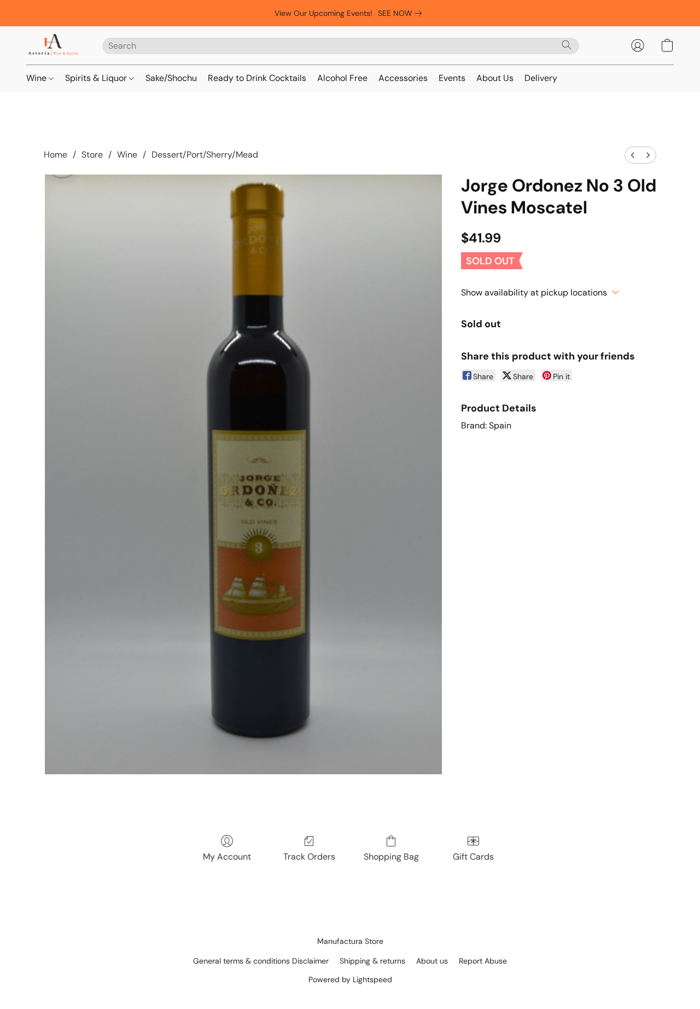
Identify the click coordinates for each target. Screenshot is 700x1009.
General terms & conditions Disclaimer (261, 961)
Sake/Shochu (171, 78)
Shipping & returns (372, 961)
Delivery (540, 78)
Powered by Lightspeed (350, 979)
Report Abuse (483, 961)
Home (55, 154)
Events (452, 78)
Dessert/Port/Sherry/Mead (204, 154)
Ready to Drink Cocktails (257, 78)
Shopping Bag (391, 856)
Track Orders (309, 856)
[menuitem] (632, 155)
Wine (37, 78)
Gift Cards (473, 856)
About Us (495, 78)
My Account (227, 856)
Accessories (403, 78)
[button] (53, 45)
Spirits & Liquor (97, 78)
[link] (402, 13)
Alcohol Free (342, 78)
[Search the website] (566, 45)
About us (432, 961)
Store (92, 154)
